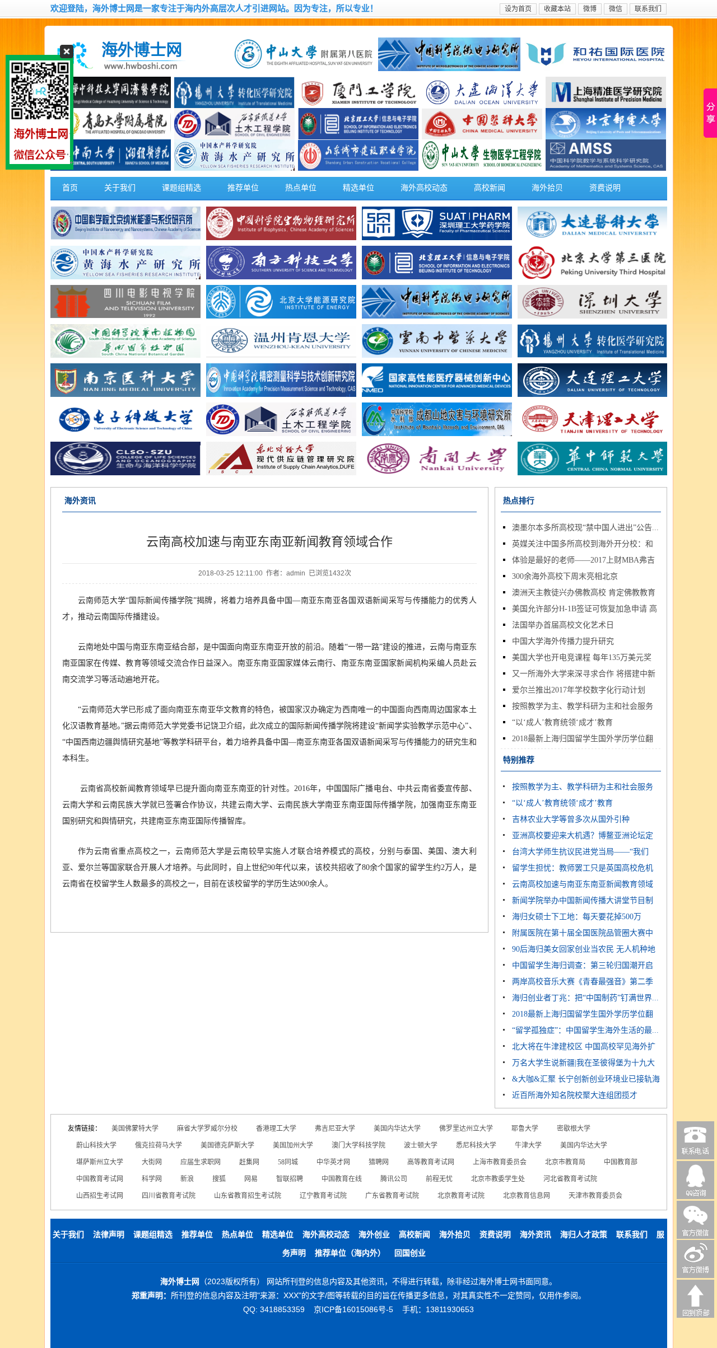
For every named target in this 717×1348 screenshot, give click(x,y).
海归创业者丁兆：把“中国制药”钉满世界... (585, 998)
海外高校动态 (424, 188)
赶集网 (249, 1162)
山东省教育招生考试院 (247, 1196)
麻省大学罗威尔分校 (207, 1128)
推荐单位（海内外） (350, 1253)
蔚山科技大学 (96, 1145)
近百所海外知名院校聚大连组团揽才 (574, 1095)
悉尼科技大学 (476, 1145)
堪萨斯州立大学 (99, 1162)
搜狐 (219, 1179)
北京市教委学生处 (498, 1179)
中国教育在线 (342, 1179)
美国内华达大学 (397, 1128)
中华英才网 (333, 1162)
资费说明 (605, 188)
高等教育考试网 (430, 1162)
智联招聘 (289, 1179)
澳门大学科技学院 (358, 1145)
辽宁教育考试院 (323, 1196)
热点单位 (300, 188)
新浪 (187, 1179)
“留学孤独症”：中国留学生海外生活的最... (585, 1030)
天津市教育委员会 (595, 1196)
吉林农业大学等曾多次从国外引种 (571, 819)
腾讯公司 (393, 1179)
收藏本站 (557, 9)
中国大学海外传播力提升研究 (563, 641)
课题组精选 (181, 188)
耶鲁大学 (524, 1128)
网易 (251, 1179)
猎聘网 (379, 1162)
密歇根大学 (573, 1128)
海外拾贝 (547, 188)
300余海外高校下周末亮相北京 (565, 576)
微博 (590, 9)
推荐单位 (243, 188)
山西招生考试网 (99, 1196)
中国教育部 (620, 1162)
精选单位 (358, 188)
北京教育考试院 (461, 1196)
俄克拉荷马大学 (158, 1145)
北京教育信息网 (526, 1196)
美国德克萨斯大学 (227, 1145)
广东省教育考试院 (392, 1196)
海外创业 (374, 1234)
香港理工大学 (276, 1128)
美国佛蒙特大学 (135, 1128)
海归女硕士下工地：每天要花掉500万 (576, 916)
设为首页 (518, 9)
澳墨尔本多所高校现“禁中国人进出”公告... (585, 527)
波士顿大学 (420, 1145)
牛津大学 (528, 1145)
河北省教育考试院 (570, 1179)
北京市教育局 (565, 1162)
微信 (615, 9)
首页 (70, 188)
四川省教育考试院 (168, 1196)
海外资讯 (535, 1234)
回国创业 (410, 1253)
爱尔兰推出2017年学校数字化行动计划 (578, 690)
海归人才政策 (583, 1234)
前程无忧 (439, 1179)
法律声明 (108, 1234)
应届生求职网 (200, 1162)
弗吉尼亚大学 (335, 1128)
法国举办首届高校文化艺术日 (563, 625)
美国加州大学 (293, 1145)
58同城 (288, 1162)
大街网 (152, 1162)
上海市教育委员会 (500, 1162)
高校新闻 (489, 188)
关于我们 (120, 188)
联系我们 (648, 9)
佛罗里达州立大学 (466, 1128)
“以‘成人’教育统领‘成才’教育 (562, 722)
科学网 (152, 1179)
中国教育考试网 (99, 1179)
